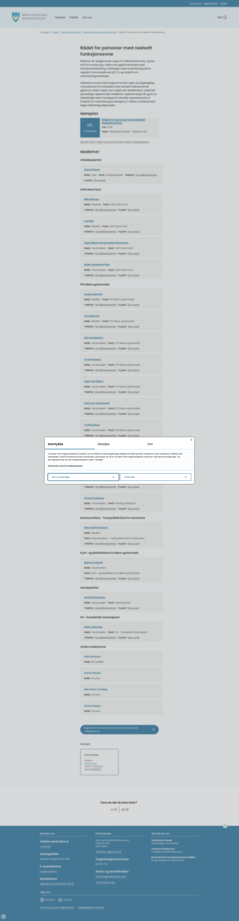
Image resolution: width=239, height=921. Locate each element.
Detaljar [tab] (104, 444)
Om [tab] (150, 444)
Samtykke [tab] (55, 444)
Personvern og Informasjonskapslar (65, 465)
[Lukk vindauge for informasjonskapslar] (191, 440)
